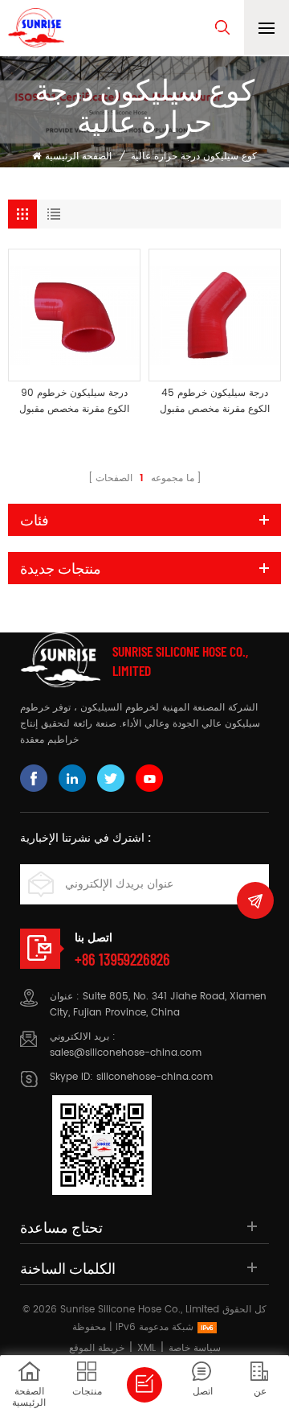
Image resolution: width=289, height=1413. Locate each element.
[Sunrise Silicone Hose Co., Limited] (36, 27)
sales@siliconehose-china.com (125, 1053)
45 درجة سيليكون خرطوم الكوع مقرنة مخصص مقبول (215, 401)
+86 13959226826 (122, 959)
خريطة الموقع (96, 1348)
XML (146, 1348)
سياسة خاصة (195, 1348)
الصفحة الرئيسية (78, 156)
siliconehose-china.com (154, 1077)
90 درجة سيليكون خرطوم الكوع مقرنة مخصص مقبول (74, 401)
